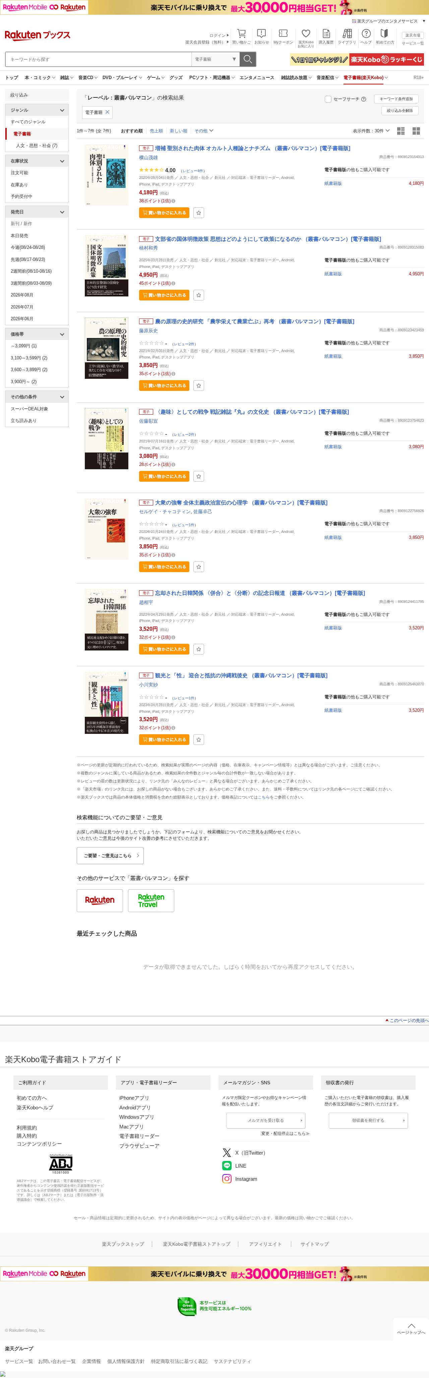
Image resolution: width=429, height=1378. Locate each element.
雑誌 (64, 77)
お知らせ (261, 42)
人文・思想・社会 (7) (36, 145)
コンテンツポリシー (39, 1144)
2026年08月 (22, 294)
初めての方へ (32, 1098)
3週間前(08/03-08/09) (31, 283)
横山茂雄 (148, 157)
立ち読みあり (24, 420)
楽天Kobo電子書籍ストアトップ (196, 1244)
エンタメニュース (257, 77)
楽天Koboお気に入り (306, 44)
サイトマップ (315, 1244)
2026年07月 (22, 306)
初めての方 (385, 42)
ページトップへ (411, 1332)
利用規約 (27, 1127)
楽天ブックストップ (123, 1244)
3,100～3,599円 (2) (29, 357)
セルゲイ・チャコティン (165, 511)
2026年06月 (22, 318)
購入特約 (27, 1136)
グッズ (176, 77)
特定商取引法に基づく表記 (179, 1361)
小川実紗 (148, 684)
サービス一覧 (413, 43)
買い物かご (241, 42)
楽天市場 (413, 35)
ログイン (217, 35)
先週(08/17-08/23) (28, 259)
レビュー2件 (184, 344)
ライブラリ (347, 42)
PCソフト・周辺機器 (209, 77)
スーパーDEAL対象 (29, 408)
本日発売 (19, 235)
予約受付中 (22, 196)
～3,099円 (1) (24, 345)
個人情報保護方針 (126, 1361)
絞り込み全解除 (400, 111)
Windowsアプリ (137, 1117)
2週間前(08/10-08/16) (31, 271)
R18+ (419, 77)
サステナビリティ (232, 1361)
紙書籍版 (333, 183)
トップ (11, 77)
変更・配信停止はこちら (283, 1133)
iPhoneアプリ (134, 1098)
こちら (264, 797)
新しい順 (178, 130)
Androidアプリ (135, 1107)
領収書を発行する (368, 1120)
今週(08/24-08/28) (28, 247)
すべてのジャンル (28, 121)
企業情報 (91, 1361)
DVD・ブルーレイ (120, 77)
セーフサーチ (346, 98)
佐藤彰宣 (148, 421)
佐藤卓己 (202, 511)
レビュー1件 (184, 525)
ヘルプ (366, 42)
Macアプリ (131, 1126)
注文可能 (19, 172)
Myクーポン (283, 42)
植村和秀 (148, 248)
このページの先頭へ (409, 1020)
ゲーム (153, 77)
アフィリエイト (265, 1244)
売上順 (156, 130)
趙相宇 (146, 602)
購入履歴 (326, 42)
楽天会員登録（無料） (205, 42)
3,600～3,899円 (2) (29, 369)
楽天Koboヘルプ (35, 1107)
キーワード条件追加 (396, 99)
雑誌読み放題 (294, 77)
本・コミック (38, 77)
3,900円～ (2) (24, 381)
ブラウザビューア (139, 1146)
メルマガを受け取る (266, 1120)
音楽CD (85, 77)
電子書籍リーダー (139, 1136)
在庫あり (19, 184)
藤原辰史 (148, 330)
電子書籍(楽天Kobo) (363, 77)
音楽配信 (325, 77)
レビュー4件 (193, 171)
